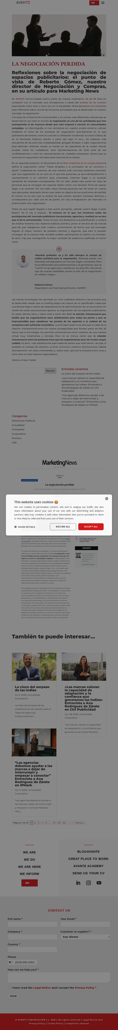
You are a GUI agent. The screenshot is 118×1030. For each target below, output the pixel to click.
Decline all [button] (63, 526)
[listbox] (106, 498)
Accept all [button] (91, 526)
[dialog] (59, 515)
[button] (24, 526)
